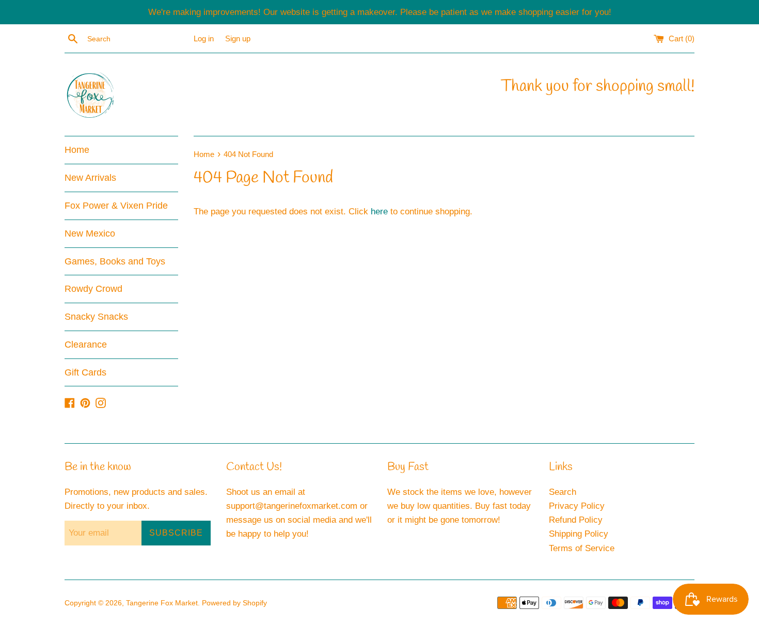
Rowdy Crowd (93, 289)
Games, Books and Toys (115, 261)
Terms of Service (581, 548)
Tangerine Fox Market (162, 603)
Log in (204, 38)
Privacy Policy (577, 506)
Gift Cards (85, 372)
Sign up (237, 38)
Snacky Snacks (96, 316)
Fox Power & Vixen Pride (116, 205)
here (379, 211)
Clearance (86, 344)
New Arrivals (90, 178)
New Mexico (90, 233)
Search (562, 492)
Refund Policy (576, 520)
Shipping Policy (578, 534)
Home (77, 150)
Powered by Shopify (234, 603)
